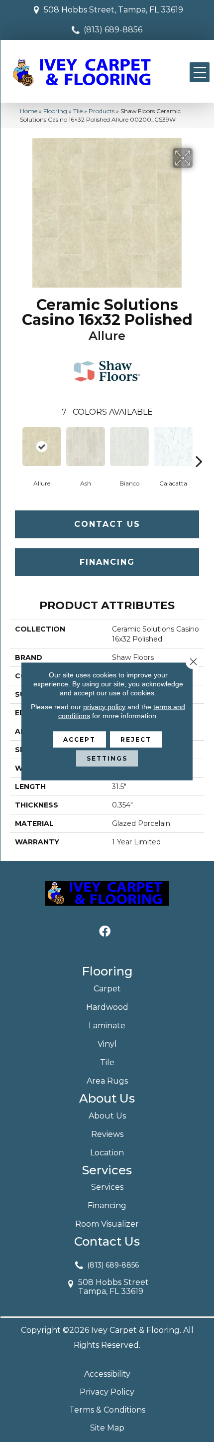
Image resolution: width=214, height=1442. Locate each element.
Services (107, 1187)
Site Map (107, 1428)
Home (28, 111)
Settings (107, 758)
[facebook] (104, 932)
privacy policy (104, 706)
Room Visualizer (107, 1224)
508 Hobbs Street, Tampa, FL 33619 (113, 9)
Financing (107, 562)
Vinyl (107, 1044)
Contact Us (107, 524)
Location (107, 1152)
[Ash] (85, 447)
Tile (78, 111)
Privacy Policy (107, 1392)
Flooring (55, 111)
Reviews (107, 1134)
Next (199, 446)
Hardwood (107, 1007)
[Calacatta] (173, 447)
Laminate (107, 1025)
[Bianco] (129, 447)
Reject (135, 739)
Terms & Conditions (107, 1410)
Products (101, 111)
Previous (14, 446)
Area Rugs (107, 1081)
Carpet (107, 988)
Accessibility (107, 1374)
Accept (79, 739)
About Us (107, 1116)
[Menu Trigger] (200, 72)
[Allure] (42, 447)
